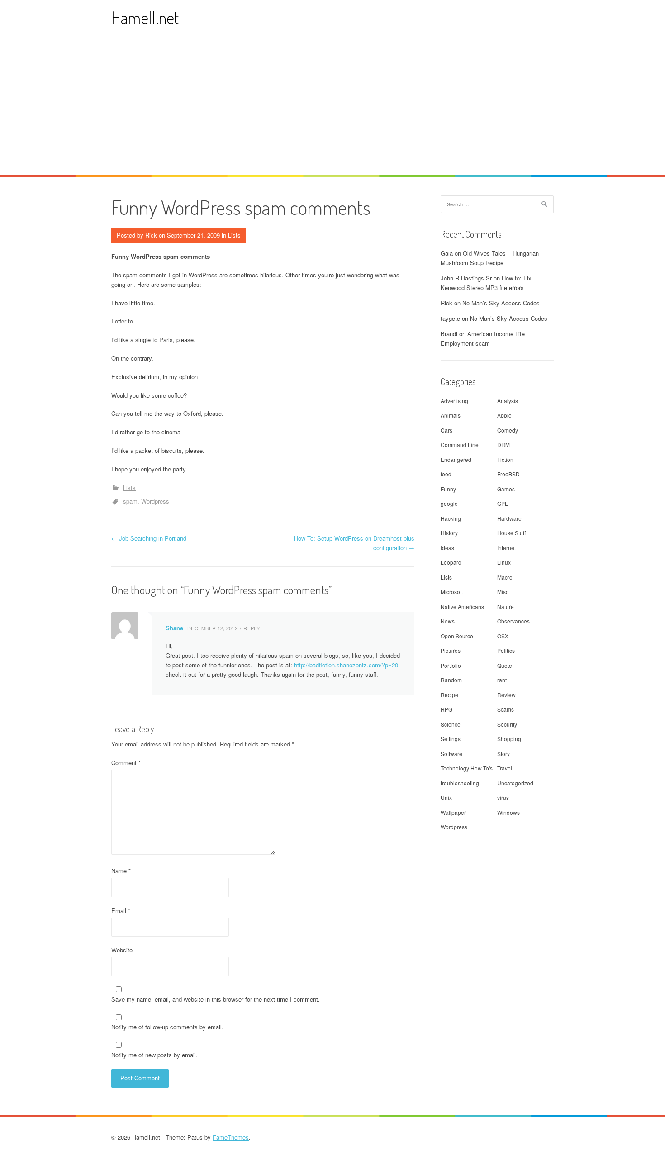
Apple (504, 415)
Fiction (505, 459)
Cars (446, 430)
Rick (151, 235)
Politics (506, 650)
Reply (251, 628)
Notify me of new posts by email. (154, 1055)
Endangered (456, 459)
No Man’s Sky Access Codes (501, 303)
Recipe (449, 695)
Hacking (451, 518)
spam (130, 501)
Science (451, 724)
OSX (502, 636)
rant (502, 680)
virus (503, 797)
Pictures (451, 650)
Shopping (509, 738)
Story (503, 753)
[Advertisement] (332, 106)
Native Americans (462, 606)
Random (451, 680)
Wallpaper (453, 812)
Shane (174, 627)
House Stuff (511, 533)
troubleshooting (460, 783)
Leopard (451, 562)
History (449, 533)
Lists (234, 235)
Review (506, 695)
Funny (448, 489)
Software (451, 753)
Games (506, 489)
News (448, 621)
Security (507, 724)
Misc (502, 591)
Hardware (509, 518)
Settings (451, 738)
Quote (504, 665)
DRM (503, 444)
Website (122, 950)
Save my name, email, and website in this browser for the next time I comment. (215, 999)
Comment (126, 762)
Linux (504, 562)
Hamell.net (145, 17)
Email (120, 910)
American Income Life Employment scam (483, 338)
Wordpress (155, 501)
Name (121, 870)
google (449, 503)
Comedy (507, 430)
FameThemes (231, 1137)
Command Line (460, 444)
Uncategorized (515, 783)
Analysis (507, 400)
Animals (451, 415)
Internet (506, 547)
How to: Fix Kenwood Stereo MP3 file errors (486, 283)
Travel (504, 768)
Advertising (454, 400)
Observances (513, 621)
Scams (505, 709)
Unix (446, 797)
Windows (508, 812)
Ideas (447, 547)
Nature (505, 606)
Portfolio (451, 665)
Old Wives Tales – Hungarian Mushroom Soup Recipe (490, 258)
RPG (446, 709)
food (446, 474)
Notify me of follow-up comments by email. (167, 1026)
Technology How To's (467, 768)
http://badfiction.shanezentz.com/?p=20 (346, 665)
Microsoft (452, 591)
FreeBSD (508, 474)
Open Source (457, 636)
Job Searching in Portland (148, 538)
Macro (505, 577)
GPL (502, 503)
